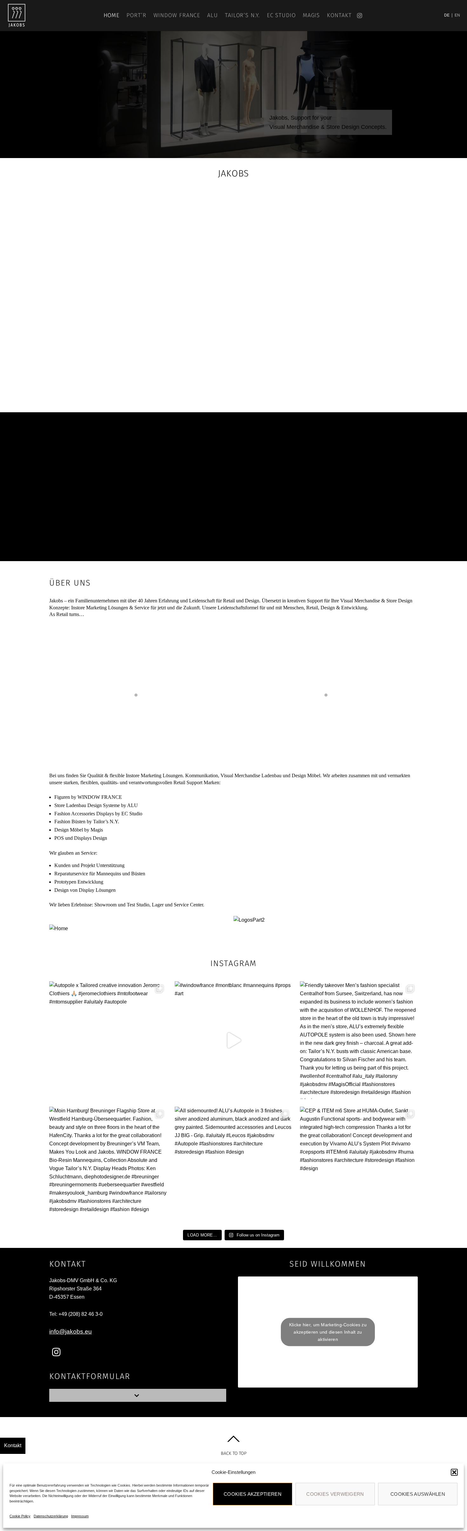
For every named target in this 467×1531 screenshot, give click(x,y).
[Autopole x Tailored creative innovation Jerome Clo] (108, 1040)
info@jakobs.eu (70, 1331)
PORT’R (136, 15)
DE (447, 15)
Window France (176, 15)
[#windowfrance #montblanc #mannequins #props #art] (234, 1040)
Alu (212, 15)
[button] (454, 1472)
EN (457, 15)
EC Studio (281, 15)
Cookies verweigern (335, 1494)
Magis (311, 15)
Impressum (80, 1516)
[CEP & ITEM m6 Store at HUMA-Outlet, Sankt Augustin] (359, 1165)
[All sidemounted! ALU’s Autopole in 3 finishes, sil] (234, 1165)
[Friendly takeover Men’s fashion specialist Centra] (359, 1040)
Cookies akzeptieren (252, 1494)
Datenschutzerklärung (51, 1516)
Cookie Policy (20, 1516)
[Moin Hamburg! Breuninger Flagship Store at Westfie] (108, 1165)
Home (112, 15)
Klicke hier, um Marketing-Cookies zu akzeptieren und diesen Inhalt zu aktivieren (328, 1332)
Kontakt (339, 15)
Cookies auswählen (417, 1494)
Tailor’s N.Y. (242, 15)
